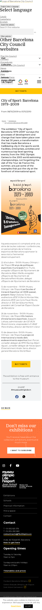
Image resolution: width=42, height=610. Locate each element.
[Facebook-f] (10, 465)
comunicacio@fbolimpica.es (18, 534)
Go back (5, 408)
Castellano (5, 19)
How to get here (12, 543)
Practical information (14, 506)
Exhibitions (9, 495)
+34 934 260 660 (12, 531)
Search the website (10, 27)
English (10, 6)
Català (3, 16)
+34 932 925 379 (12, 528)
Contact (7, 516)
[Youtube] (17, 465)
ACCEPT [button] (28, 606)
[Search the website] (35, 32)
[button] (17, 397)
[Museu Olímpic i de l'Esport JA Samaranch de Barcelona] (26, 86)
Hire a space (9, 511)
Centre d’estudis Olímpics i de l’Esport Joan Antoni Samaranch (19, 586)
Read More (16, 606)
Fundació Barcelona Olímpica (16, 581)
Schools (7, 500)
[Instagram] (3, 465)
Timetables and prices (15, 571)
